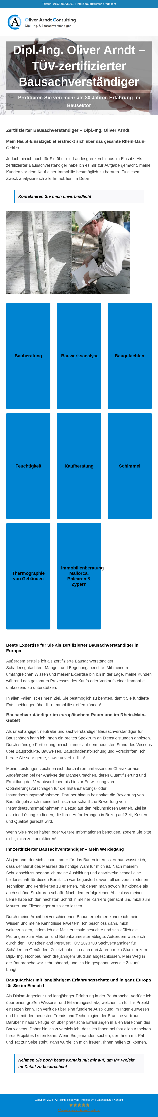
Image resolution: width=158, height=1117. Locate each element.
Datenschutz (104, 1099)
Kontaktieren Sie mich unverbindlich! (55, 196)
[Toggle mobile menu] (150, 15)
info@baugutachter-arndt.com (96, 3)
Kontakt (118, 1099)
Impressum (87, 1099)
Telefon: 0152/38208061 (58, 3)
